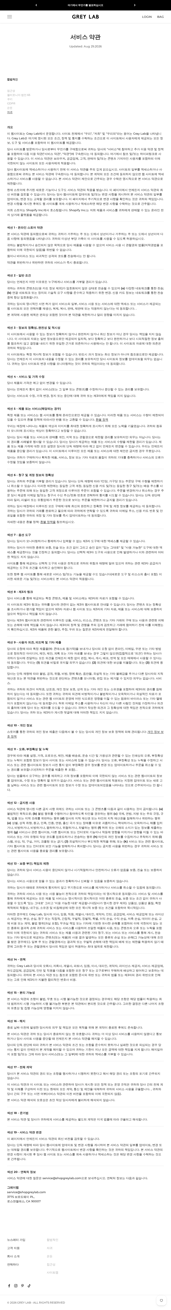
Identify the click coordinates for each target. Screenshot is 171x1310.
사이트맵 (52, 1272)
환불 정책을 (48, 522)
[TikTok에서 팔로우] (29, 1286)
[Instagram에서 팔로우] (16, 1286)
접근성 (11, 90)
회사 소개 (13, 1256)
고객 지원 (13, 1248)
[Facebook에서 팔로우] (9, 1286)
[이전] (36, 5)
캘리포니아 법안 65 (18, 95)
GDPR (11, 103)
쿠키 (9, 99)
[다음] (135, 5)
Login (147, 16)
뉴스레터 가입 (16, 1239)
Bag (160, 16)
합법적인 (52, 1239)
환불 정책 (102, 419)
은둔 (9, 107)
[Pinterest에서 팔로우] (22, 1286)
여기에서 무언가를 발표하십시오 (85, 5)
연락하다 (13, 1264)
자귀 (9, 112)
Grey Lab (24, 1302)
